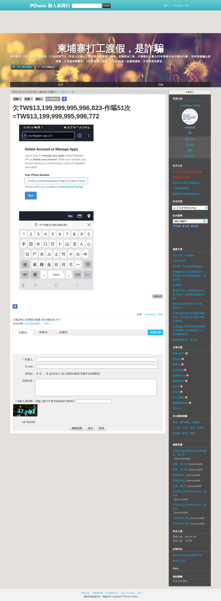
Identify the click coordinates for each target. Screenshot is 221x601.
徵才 (140, 593)
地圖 (189, 150)
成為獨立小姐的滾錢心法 (186, 193)
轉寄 (58, 319)
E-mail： (30, 366)
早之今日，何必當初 (184, 255)
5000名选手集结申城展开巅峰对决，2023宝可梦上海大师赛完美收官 (189, 317)
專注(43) (177, 359)
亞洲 (192, 427)
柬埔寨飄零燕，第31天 (185, 339)
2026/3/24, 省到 (181, 518)
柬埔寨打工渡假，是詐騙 (110, 48)
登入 (187, 6)
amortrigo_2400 (153, 314)
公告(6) (177, 392)
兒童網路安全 (111, 593)
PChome (178, 6)
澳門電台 (185, 422)
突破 (192, 433)
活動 (160, 84)
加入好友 (190, 155)
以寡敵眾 (177, 285)
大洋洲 (176, 427)
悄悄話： (30, 373)
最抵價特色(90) (181, 403)
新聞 (165, 6)
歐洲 (184, 433)
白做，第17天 (180, 464)
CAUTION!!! (179, 260)
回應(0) (23, 332)
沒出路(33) (178, 370)
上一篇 (60, 92)
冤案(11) (177, 364)
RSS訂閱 (180, 555)
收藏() (63, 332)
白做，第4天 (179, 486)
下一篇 (70, 92)
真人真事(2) (179, 397)
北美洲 (200, 427)
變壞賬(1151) (180, 375)
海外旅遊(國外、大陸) (36, 323)
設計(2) (177, 386)
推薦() (43, 332)
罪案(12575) (179, 353)
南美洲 (176, 433)
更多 (177, 408)
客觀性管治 (179, 480)
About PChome (128, 593)
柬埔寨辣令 (179, 475)
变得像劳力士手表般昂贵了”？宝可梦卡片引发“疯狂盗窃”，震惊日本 (189, 275)
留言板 (189, 144)
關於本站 (190, 139)
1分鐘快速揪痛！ (182, 188)
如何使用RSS (194, 555)
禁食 (175, 422)
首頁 (60, 84)
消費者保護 (97, 593)
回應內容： (28, 380)
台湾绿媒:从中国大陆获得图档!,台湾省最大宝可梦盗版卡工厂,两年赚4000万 (189, 330)
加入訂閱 (180, 560)
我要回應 (155, 332)
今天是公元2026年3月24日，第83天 (189, 493)
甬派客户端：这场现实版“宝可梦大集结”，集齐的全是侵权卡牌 (189, 294)
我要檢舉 (157, 296)
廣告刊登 (85, 593)
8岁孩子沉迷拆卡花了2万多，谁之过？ (188, 305)
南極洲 (195, 422)
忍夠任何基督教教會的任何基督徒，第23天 (190, 452)
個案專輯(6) (179, 381)
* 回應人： (29, 359)
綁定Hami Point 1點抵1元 (186, 182)
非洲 (184, 427)
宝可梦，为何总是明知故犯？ (188, 266)
